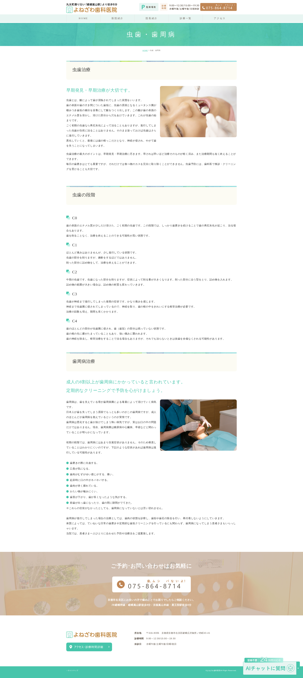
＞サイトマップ (72, 670)
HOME (145, 50)
